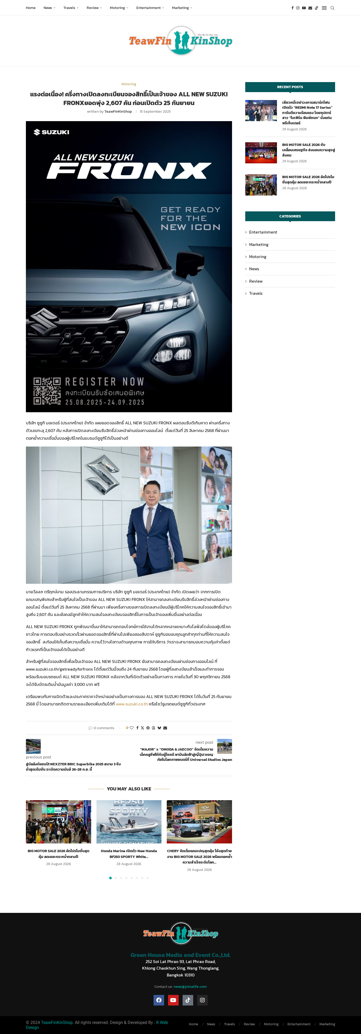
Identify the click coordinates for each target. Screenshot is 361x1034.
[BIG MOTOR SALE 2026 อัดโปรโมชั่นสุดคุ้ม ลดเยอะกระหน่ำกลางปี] (58, 821)
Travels (69, 8)
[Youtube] (304, 8)
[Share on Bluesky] (159, 728)
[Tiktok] (316, 8)
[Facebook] (292, 8)
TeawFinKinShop (118, 111)
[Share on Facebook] (137, 728)
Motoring (117, 8)
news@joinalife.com (190, 986)
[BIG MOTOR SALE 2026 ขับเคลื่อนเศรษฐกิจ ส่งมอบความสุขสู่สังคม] (261, 152)
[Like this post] (131, 728)
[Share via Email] (165, 728)
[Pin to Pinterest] (148, 728)
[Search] (332, 8)
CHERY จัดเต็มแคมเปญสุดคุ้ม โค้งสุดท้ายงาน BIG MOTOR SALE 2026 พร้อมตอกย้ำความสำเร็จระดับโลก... (199, 856)
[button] (33, 839)
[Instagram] (297, 8)
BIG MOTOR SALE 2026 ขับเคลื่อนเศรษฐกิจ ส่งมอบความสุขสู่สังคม (308, 150)
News (48, 8)
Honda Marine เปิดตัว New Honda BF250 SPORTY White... (129, 854)
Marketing (180, 8)
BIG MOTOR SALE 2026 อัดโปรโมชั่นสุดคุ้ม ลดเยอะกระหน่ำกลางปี (58, 854)
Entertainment (148, 8)
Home (31, 8)
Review (93, 8)
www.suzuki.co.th (132, 704)
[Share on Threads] (153, 728)
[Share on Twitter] (142, 728)
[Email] (310, 8)
